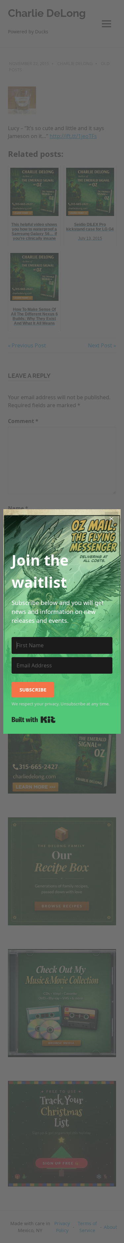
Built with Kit (34, 720)
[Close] (111, 518)
